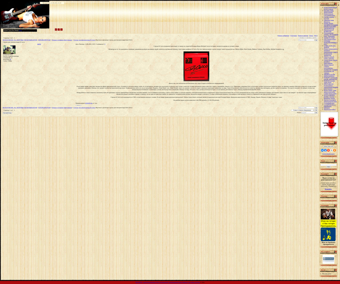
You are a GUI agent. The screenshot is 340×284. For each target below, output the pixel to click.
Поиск (311, 35)
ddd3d (39, 44)
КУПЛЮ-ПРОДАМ (44, 40)
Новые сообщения (283, 35)
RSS (20, 30)
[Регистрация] (59, 30)
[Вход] (61, 30)
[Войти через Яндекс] (328, 150)
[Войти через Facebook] (325, 150)
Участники (293, 35)
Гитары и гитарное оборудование (62, 40)
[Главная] (56, 30)
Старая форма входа (328, 154)
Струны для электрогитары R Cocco (84, 40)
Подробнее (328, 189)
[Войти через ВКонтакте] (322, 150)
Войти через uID (328, 146)
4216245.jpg (88, 103)
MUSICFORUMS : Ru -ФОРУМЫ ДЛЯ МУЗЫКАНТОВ (20, 40)
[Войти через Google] (331, 150)
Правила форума (303, 35)
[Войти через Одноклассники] (334, 150)
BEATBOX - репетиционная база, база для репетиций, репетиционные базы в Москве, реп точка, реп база (168, 282)
